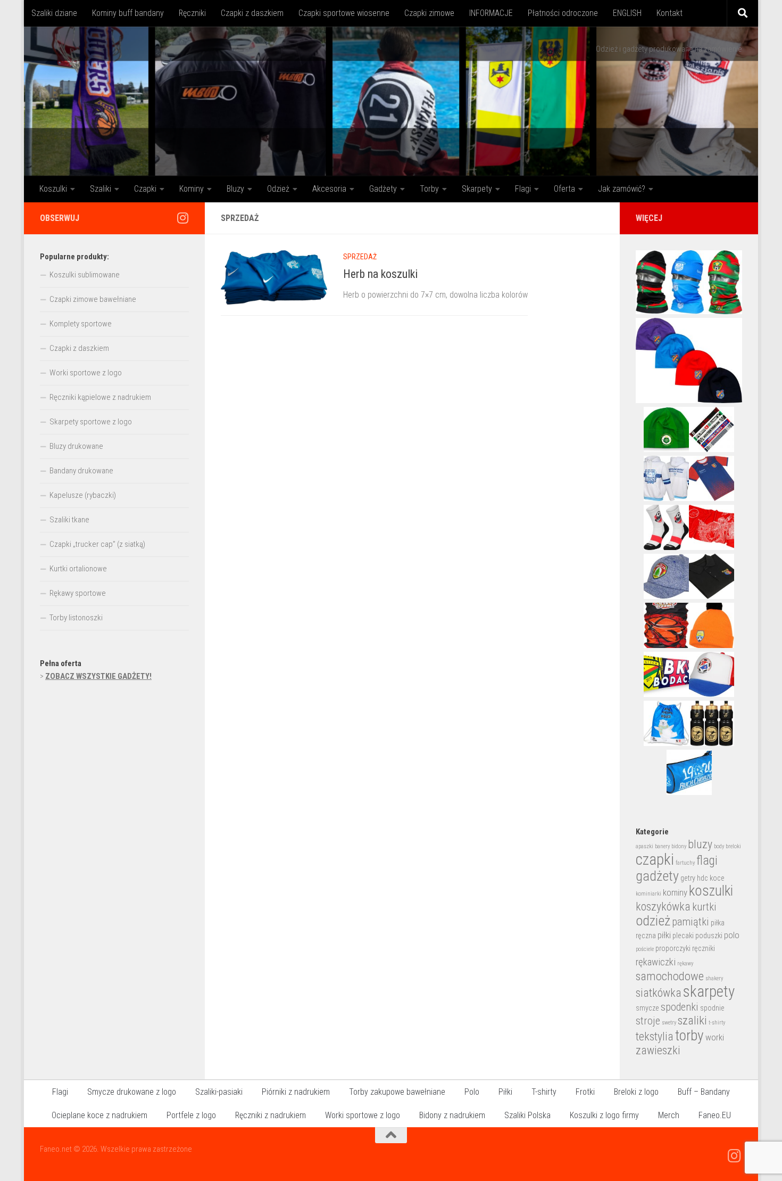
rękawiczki (656, 962)
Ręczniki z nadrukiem (270, 1115)
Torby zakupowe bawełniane (397, 1092)
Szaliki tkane (69, 519)
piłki (664, 935)
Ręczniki (192, 13)
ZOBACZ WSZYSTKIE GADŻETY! (98, 676)
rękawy (685, 963)
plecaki (683, 935)
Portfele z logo (191, 1115)
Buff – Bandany (704, 1092)
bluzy (700, 844)
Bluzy (235, 189)
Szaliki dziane (54, 13)
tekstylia (654, 1036)
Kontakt (669, 13)
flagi (707, 860)
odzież (653, 921)
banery (662, 846)
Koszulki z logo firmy (604, 1115)
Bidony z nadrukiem (452, 1115)
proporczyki (673, 948)
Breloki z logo (636, 1092)
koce (717, 878)
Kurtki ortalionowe (78, 568)
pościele (645, 949)
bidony (678, 846)
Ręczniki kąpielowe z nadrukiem (100, 397)
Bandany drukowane (81, 470)
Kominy (191, 189)
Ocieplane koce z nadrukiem (99, 1115)
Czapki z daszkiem (252, 13)
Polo (471, 1092)
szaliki (692, 1020)
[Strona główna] (391, 101)
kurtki (704, 906)
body (719, 846)
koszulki (711, 890)
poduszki (708, 935)
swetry (669, 1022)
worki (714, 1037)
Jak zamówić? (621, 189)
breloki (733, 846)
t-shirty (717, 1022)
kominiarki (648, 893)
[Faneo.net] (182, 217)
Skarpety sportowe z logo (90, 422)
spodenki (679, 1006)
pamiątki (690, 921)
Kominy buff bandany (128, 13)
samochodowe (670, 976)
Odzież (278, 189)
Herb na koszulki (380, 274)
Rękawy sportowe (77, 593)
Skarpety (477, 189)
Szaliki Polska (527, 1115)
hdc (702, 878)
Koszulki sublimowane (84, 275)
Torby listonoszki (76, 617)
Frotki (585, 1092)
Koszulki (53, 189)
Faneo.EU (714, 1115)
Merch (668, 1115)
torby (689, 1035)
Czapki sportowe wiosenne (343, 13)
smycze (647, 1008)
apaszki (644, 846)
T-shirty (543, 1092)
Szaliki (100, 189)
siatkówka (658, 992)
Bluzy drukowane (76, 446)
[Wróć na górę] (391, 1135)
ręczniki (703, 948)
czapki (655, 859)
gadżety (657, 876)
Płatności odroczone (563, 13)
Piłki (505, 1092)
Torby (429, 189)
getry (687, 878)
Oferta (564, 189)
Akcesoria (329, 189)
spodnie (712, 1008)
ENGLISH (627, 13)
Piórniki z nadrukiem (296, 1092)
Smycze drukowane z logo (131, 1092)
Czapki (145, 189)
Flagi (523, 189)
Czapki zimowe (429, 13)
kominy (675, 893)
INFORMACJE (491, 13)
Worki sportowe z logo (85, 373)
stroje (648, 1020)
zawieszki (658, 1050)
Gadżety (383, 189)
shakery (714, 978)
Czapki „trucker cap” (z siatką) (97, 544)
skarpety (709, 991)
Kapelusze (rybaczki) (82, 495)
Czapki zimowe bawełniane (92, 299)
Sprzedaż (360, 256)
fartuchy (685, 862)
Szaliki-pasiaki (219, 1092)
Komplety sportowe (80, 324)
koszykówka (663, 906)
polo (731, 935)
